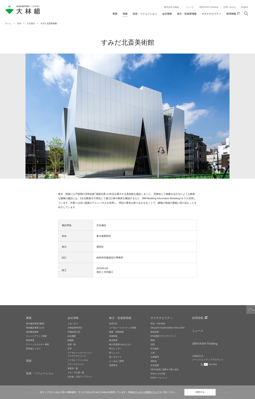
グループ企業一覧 (75, 372)
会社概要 (71, 335)
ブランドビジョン (75, 364)
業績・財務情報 (116, 331)
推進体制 (155, 331)
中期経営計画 (73, 331)
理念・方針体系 (158, 323)
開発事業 (30, 340)
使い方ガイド (115, 356)
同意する (200, 392)
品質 (153, 344)
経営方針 (113, 323)
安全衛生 (155, 348)
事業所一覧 (72, 368)
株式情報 (113, 340)
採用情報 (197, 318)
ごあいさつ (72, 323)
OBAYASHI (205, 343)
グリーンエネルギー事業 (37, 344)
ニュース (190, 7)
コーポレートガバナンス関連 (122, 327)
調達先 (154, 361)
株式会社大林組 (171, 7)
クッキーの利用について (147, 392)
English (244, 7)
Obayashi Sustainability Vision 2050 (168, 327)
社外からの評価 (158, 373)
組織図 (70, 340)
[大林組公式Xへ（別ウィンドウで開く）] (202, 364)
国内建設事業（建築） (35, 323)
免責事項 (113, 365)
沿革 (69, 348)
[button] (115, 14)
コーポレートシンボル (77, 359)
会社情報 (73, 318)
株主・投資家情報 (120, 318)
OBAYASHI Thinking (208, 7)
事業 (29, 318)
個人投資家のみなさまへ (120, 344)
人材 (153, 352)
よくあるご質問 (116, 361)
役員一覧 (71, 344)
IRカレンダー (115, 348)
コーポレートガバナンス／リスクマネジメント (79, 354)
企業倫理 (155, 356)
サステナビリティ (162, 318)
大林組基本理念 (74, 327)
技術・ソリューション (40, 373)
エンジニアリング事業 (36, 335)
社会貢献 (155, 365)
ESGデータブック (159, 377)
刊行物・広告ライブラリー (79, 376)
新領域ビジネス (33, 348)
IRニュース (114, 352)
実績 (29, 360)
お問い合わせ (229, 7)
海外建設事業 (32, 331)
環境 (153, 340)
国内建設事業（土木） (35, 327)
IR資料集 (113, 335)
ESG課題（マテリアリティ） (163, 335)
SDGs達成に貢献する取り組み (165, 369)
